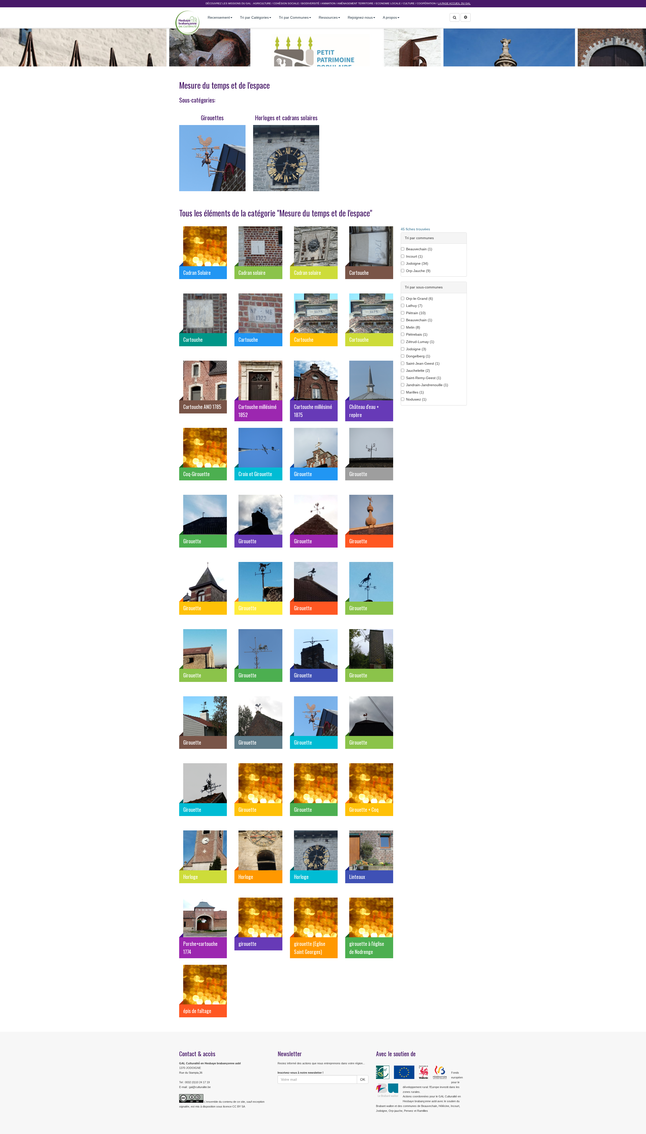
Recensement (219, 17)
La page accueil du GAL (454, 3)
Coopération (426, 3)
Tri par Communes (294, 17)
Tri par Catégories (254, 17)
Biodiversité (310, 3)
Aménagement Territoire (355, 3)
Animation (328, 3)
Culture (409, 3)
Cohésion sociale (286, 3)
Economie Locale (388, 3)
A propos (390, 17)
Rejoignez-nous (360, 17)
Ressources (328, 17)
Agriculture (262, 3)
